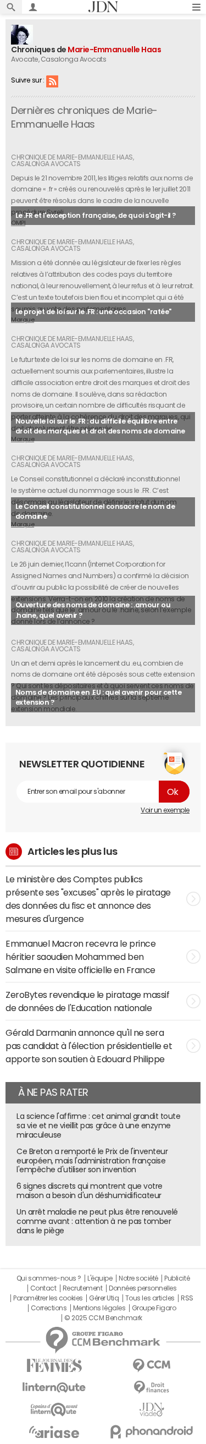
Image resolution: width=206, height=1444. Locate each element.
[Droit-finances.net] (152, 1387)
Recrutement (83, 1288)
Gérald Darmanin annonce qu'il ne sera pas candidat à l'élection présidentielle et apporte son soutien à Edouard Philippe (88, 1045)
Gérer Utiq (104, 1298)
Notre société (138, 1278)
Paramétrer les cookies (47, 1298)
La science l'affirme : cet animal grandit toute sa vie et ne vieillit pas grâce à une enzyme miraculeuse (98, 1125)
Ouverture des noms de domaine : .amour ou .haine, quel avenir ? (92, 610)
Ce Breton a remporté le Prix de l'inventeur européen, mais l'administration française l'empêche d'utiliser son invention (92, 1160)
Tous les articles (150, 1298)
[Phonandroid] (152, 1431)
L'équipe (99, 1278)
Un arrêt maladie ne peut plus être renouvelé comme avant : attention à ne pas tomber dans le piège (97, 1221)
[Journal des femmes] (54, 1365)
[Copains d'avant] (54, 1409)
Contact (43, 1288)
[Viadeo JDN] (152, 1409)
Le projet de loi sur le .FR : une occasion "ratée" (93, 311)
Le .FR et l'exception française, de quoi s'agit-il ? (95, 215)
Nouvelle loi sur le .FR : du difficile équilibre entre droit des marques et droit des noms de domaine (100, 426)
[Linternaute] (54, 1387)
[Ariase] (54, 1432)
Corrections (49, 1308)
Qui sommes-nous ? (48, 1278)
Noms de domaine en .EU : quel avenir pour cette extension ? (98, 697)
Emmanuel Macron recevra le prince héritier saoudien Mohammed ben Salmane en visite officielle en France (80, 956)
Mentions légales (99, 1308)
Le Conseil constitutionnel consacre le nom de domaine (95, 511)
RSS (52, 80)
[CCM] (152, 1365)
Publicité (177, 1278)
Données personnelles (142, 1288)
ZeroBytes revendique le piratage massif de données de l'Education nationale (87, 1001)
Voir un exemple (165, 810)
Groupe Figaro (154, 1308)
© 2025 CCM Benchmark (103, 1318)
